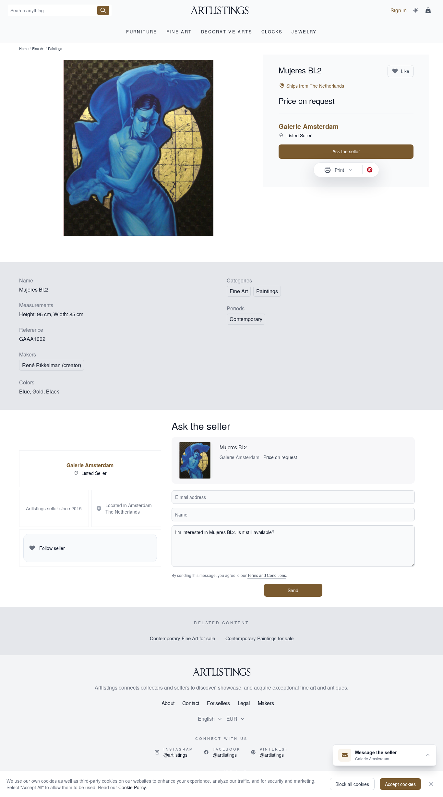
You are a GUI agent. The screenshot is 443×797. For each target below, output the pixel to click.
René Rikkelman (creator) (51, 365)
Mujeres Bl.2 (233, 447)
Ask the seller (346, 151)
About (168, 703)
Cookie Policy (132, 787)
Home (24, 48)
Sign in (398, 10)
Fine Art (38, 48)
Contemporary (246, 319)
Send (293, 590)
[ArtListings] (221, 672)
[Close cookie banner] (431, 784)
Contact (190, 703)
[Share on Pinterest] (370, 170)
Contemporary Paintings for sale (259, 638)
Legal (244, 703)
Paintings (267, 291)
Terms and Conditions (266, 575)
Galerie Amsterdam (309, 126)
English (206, 718)
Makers (266, 703)
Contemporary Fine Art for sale (182, 638)
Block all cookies (352, 784)
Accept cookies (400, 784)
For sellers (218, 703)
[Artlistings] (222, 10)
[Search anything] (103, 10)
